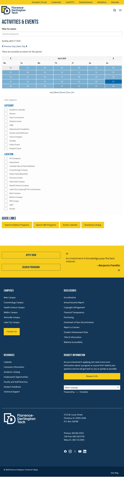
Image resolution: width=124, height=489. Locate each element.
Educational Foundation (19, 129)
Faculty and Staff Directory (16, 381)
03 (62, 67)
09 (45, 72)
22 (28, 81)
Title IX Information (72, 337)
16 (45, 77)
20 (113, 77)
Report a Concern (71, 327)
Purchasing (69, 317)
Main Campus (14, 193)
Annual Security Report (74, 302)
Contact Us (12, 331)
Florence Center (16, 177)
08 (28, 72)
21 (11, 81)
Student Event (15, 148)
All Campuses (15, 158)
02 (45, 67)
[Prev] (10, 58)
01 (28, 67)
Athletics (102, 2)
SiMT (11, 205)
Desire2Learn (86, 2)
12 (96, 72)
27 (113, 81)
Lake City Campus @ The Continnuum (24, 189)
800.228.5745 (78, 436)
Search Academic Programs (17, 224)
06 (113, 67)
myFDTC (70, 2)
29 (28, 86)
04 (79, 67)
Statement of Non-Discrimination (79, 322)
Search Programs (31, 267)
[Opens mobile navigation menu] (120, 10)
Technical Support (12, 391)
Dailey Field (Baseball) (18, 174)
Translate (83, 391)
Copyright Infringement (74, 307)
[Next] (113, 58)
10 (62, 72)
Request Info (92, 376)
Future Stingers (15, 137)
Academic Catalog (12, 372)
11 (79, 72)
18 (79, 77)
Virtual (12, 208)
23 (45, 81)
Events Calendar (70, 224)
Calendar (56, 2)
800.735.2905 (78, 439)
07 (11, 72)
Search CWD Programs (46, 224)
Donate (115, 2)
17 (62, 77)
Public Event (14, 144)
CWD (11, 125)
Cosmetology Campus (18, 170)
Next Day (21, 46)
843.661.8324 (78, 433)
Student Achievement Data (76, 332)
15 (28, 77)
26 (96, 81)
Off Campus (14, 201)
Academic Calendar (17, 109)
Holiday (12, 140)
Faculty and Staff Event (18, 133)
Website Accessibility (73, 342)
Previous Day (9, 46)
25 (79, 81)
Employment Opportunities (16, 376)
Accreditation (70, 297)
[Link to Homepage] (57, 10)
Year (69, 92)
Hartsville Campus (17, 181)
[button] (115, 10)
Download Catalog (92, 224)
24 (62, 81)
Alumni (12, 113)
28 (11, 86)
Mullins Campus (16, 197)
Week (56, 92)
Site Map (115, 472)
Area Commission (16, 117)
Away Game (14, 162)
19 (96, 77)
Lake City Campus (12, 322)
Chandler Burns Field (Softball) (22, 166)
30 (45, 86)
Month (63, 92)
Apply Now (31, 255)
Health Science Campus (19, 185)
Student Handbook (12, 386)
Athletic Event (15, 121)
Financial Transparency (74, 312)
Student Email (39, 2)
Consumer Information (14, 367)
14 (11, 77)
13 (113, 72)
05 (96, 67)
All (73, 92)
